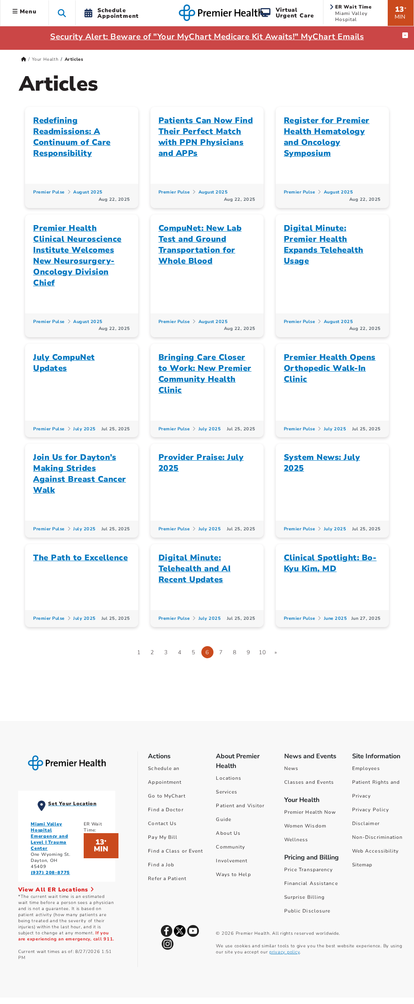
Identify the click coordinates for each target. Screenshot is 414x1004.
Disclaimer (366, 823)
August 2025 (88, 192)
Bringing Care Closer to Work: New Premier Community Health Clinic (204, 374)
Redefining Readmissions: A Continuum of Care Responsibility (72, 137)
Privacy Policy (370, 809)
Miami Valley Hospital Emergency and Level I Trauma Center (49, 836)
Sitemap (362, 864)
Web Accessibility (375, 851)
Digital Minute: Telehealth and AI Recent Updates (194, 568)
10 (262, 652)
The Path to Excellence (80, 557)
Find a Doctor (165, 809)
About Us (228, 833)
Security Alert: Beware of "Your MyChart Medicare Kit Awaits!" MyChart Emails (207, 36)
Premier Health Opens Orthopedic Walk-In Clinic (330, 368)
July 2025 (84, 429)
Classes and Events (309, 782)
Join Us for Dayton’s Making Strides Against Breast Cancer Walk (79, 474)
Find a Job (161, 864)
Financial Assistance (311, 883)
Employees (366, 768)
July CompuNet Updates (64, 363)
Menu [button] (27, 11)
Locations (228, 778)
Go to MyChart (166, 796)
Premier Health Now (310, 812)
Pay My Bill (162, 837)
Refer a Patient (167, 878)
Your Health (45, 59)
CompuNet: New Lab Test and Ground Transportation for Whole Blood (200, 244)
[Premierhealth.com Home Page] (23, 59)
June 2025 (335, 618)
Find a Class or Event (175, 851)
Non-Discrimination (377, 837)
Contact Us (162, 823)
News (291, 768)
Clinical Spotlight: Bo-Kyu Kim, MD (330, 563)
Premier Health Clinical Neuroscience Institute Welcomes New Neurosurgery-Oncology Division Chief (77, 255)
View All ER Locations (54, 889)
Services (226, 792)
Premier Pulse (49, 192)
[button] (62, 12)
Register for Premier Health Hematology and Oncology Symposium (327, 137)
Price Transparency (308, 869)
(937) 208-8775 (50, 873)
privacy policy (284, 952)
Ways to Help (233, 874)
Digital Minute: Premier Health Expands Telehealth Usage (323, 244)
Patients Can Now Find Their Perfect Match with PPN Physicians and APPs (205, 137)
